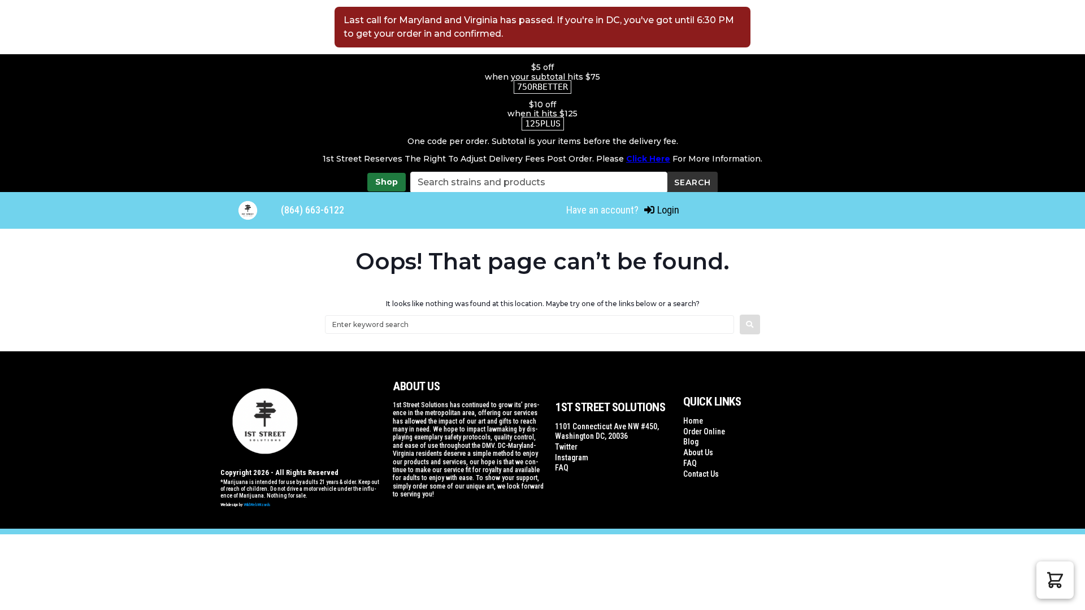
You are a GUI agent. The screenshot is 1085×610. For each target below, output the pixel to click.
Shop (386, 182)
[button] (1055, 580)
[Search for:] (529, 324)
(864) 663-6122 (312, 210)
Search (692, 182)
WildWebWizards (257, 504)
